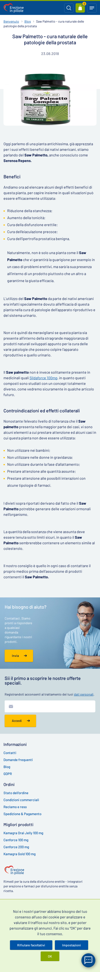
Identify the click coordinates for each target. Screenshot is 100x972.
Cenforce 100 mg (15, 840)
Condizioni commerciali (21, 800)
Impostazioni (71, 945)
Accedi (17, 721)
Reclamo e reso (15, 807)
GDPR (7, 774)
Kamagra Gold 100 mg (19, 854)
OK (50, 956)
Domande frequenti (18, 760)
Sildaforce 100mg (43, 378)
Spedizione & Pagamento (22, 814)
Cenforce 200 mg (16, 847)
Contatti (9, 753)
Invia (15, 656)
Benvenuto (11, 21)
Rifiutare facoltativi (31, 945)
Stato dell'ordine (15, 793)
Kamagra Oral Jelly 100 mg (23, 833)
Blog (27, 21)
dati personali (83, 694)
